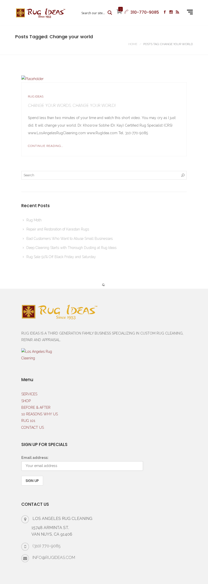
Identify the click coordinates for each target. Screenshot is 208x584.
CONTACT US (32, 427)
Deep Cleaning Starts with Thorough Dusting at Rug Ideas (71, 248)
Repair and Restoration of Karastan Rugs (57, 229)
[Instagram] (171, 12)
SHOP (26, 401)
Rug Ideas (35, 96)
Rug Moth (34, 220)
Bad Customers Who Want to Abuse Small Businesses (69, 239)
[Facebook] (165, 12)
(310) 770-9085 (46, 545)
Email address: (34, 458)
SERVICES (29, 394)
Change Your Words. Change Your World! (72, 105)
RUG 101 (28, 421)
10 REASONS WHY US (39, 414)
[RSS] (177, 12)
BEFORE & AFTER (35, 407)
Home (132, 44)
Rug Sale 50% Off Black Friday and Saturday (61, 257)
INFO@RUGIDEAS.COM (53, 557)
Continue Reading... (45, 146)
